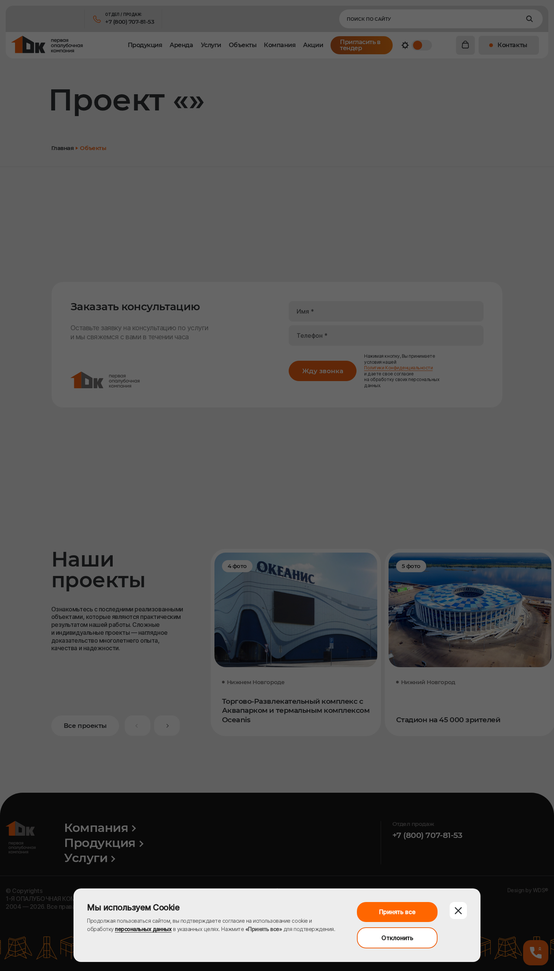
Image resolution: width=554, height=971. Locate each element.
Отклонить (397, 938)
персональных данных (143, 929)
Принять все (397, 912)
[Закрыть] (458, 910)
